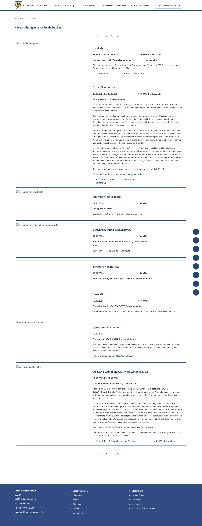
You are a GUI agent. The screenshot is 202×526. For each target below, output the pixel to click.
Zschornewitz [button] (79, 513)
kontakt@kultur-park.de (164, 441)
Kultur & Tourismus (140, 6)
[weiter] (116, 36)
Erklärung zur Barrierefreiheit (144, 509)
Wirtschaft (90, 6)
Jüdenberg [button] (78, 495)
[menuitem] (65, 5)
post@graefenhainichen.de (32, 512)
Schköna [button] (77, 504)
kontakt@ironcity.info (134, 73)
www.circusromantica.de (131, 174)
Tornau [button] (76, 509)
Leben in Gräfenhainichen (114, 6)
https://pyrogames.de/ (125, 356)
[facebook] (196, 275)
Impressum (137, 504)
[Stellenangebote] (196, 258)
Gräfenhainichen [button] (80, 491)
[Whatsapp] (196, 292)
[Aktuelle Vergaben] (196, 240)
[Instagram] (196, 284)
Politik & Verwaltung (64, 6)
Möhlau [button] (76, 500)
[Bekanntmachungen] (196, 232)
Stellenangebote (139, 491)
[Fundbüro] (196, 266)
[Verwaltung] (196, 249)
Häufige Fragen (138, 495)
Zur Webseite (102, 73)
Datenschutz (137, 500)
